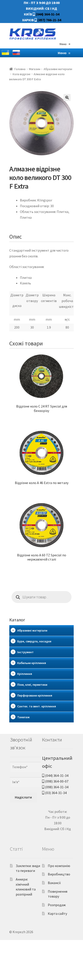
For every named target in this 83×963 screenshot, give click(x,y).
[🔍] (67, 97)
